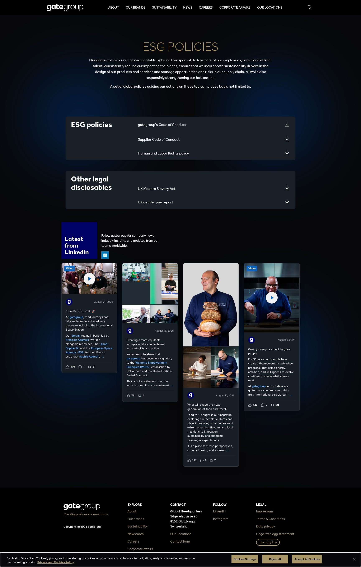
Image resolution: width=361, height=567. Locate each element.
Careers (206, 7)
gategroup (76, 317)
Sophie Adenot (88, 356)
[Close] (354, 559)
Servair (75, 335)
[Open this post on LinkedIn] (89, 318)
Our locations (269, 7)
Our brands (135, 7)
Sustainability (164, 7)
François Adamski (77, 339)
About (113, 7)
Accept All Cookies (306, 559)
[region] (180, 559)
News (187, 7)
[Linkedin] (105, 255)
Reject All (275, 559)
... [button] (103, 356)
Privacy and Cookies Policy (55, 562)
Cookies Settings (245, 559)
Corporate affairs (234, 7)
